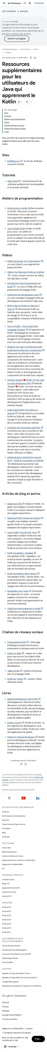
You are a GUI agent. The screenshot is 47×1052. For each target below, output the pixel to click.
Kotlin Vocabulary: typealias (20, 553)
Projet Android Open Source (13, 824)
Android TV (6, 896)
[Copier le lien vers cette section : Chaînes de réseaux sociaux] (4, 636)
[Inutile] (35, 58)
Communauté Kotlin (16, 642)
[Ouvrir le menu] (4, 3)
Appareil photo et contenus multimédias (18, 860)
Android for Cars (9, 892)
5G (3, 868)
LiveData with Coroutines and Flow (23, 428)
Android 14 (6, 919)
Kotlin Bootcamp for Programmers (23, 261)
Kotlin (24, 11)
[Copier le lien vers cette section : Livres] (13, 693)
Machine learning (9, 852)
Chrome (5, 1006)
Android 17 (6, 907)
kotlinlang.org (13, 161)
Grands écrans (8, 879)
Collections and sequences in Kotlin (23, 608)
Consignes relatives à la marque (17, 1033)
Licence (29, 1029)
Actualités (6, 828)
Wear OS (6, 883)
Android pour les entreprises (13, 816)
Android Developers (9, 49)
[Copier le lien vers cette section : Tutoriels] (17, 175)
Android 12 (6, 928)
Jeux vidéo (6, 847)
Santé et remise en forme (12, 856)
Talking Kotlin (13, 671)
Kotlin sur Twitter (15, 679)
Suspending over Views (18, 591)
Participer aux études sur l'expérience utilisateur (21, 986)
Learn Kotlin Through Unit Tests (22, 532)
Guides (8, 52)
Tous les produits (9, 1019)
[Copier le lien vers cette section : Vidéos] (14, 255)
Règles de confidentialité (12, 864)
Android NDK (7, 962)
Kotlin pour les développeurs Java (23, 295)
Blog (4, 832)
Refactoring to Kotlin (17, 208)
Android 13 (6, 924)
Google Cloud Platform (12, 1015)
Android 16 (6, 911)
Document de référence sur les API (16, 954)
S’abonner (40, 1039)
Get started (9, 11)
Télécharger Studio (10, 958)
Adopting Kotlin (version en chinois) (23, 518)
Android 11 (6, 932)
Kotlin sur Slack (14, 653)
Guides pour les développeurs (14, 950)
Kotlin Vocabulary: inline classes (22, 573)
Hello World (12, 181)
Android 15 (6, 915)
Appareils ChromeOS (11, 888)
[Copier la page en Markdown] (27, 102)
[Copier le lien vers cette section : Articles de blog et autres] (4, 498)
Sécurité (5, 820)
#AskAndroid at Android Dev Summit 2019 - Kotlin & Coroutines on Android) (25, 459)
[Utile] (31, 58)
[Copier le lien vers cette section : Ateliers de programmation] (4, 202)
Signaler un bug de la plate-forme (16, 973)
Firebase (5, 1011)
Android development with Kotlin (22, 699)
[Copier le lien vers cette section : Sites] (11, 155)
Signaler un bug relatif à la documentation (19, 977)
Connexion (39, 3)
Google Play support (10, 981)
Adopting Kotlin (14, 504)
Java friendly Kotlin (16, 228)
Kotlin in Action (14, 723)
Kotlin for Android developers (21, 737)
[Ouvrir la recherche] (24, 3)
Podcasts (6, 837)
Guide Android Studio (11, 945)
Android (5, 812)
